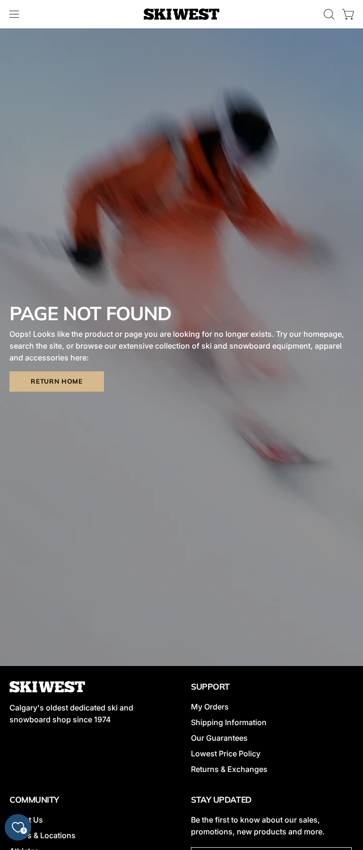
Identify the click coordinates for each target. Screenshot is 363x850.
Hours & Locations (42, 835)
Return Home (56, 381)
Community (34, 799)
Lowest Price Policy (225, 753)
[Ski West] (181, 14)
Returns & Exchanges (229, 769)
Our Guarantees (219, 738)
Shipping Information (229, 722)
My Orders (210, 706)
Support (210, 686)
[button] (328, 14)
